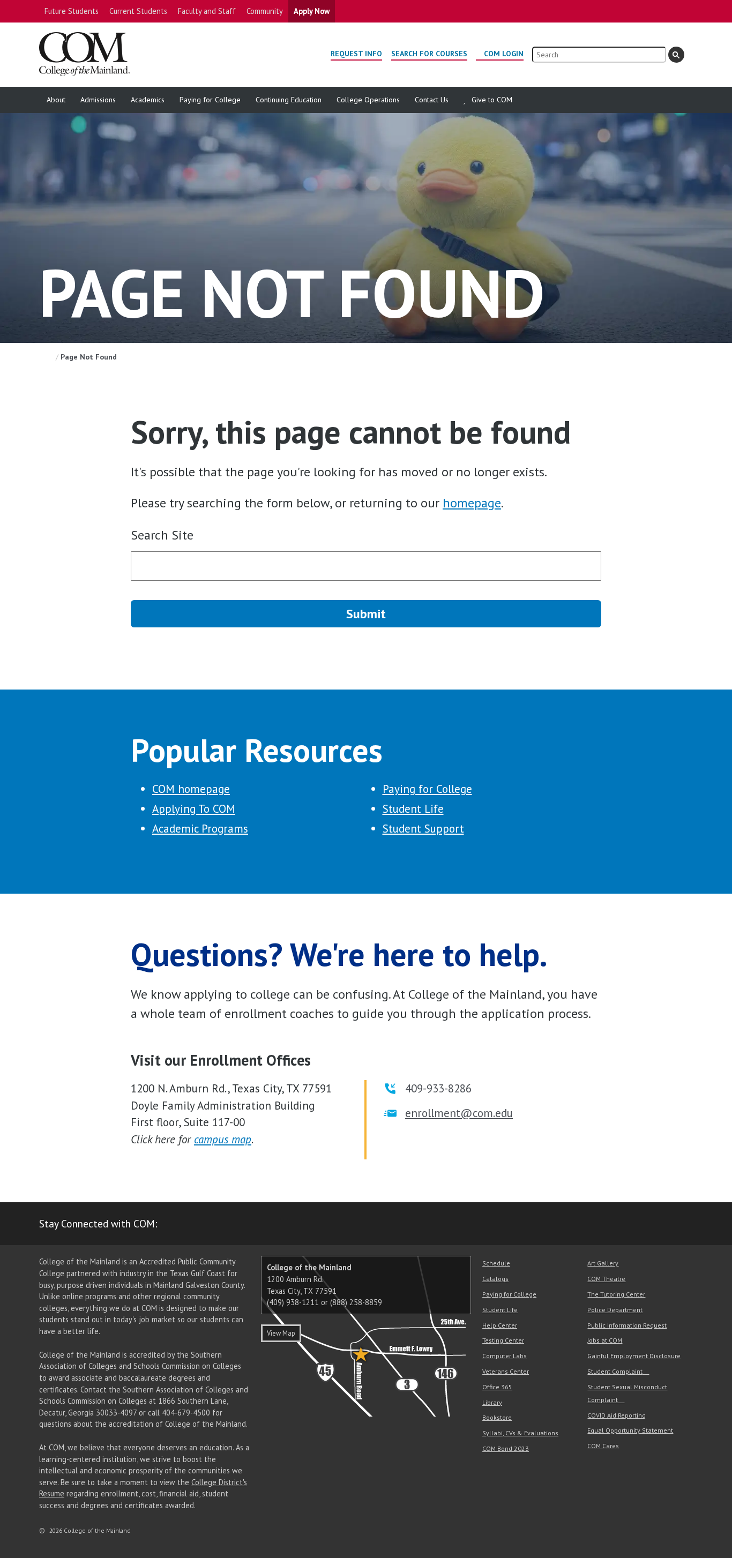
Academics (148, 99)
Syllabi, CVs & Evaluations (520, 1433)
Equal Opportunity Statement (630, 1430)
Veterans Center (505, 1371)
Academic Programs (200, 828)
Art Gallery (602, 1263)
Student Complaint (615, 1371)
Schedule (496, 1263)
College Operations (368, 99)
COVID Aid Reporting (616, 1415)
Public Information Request (627, 1325)
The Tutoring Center (616, 1294)
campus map (222, 1139)
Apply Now (312, 11)
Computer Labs (504, 1356)
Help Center (499, 1325)
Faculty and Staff (207, 11)
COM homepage (191, 789)
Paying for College (210, 99)
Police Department (615, 1310)
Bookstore (497, 1417)
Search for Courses (429, 53)
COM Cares (603, 1446)
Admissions (98, 99)
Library (492, 1402)
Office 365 (497, 1387)
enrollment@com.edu (459, 1113)
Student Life (413, 809)
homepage (472, 503)
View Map (281, 1333)
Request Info (356, 53)
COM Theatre (606, 1279)
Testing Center (503, 1340)
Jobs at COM (604, 1340)
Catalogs (495, 1279)
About (56, 99)
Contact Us (432, 99)
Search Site (162, 535)
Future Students (71, 11)
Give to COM (492, 99)
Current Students (138, 11)
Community (265, 11)
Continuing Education (289, 99)
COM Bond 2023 (505, 1448)
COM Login (504, 53)
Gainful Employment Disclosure (634, 1356)
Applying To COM (193, 809)
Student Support (423, 828)
